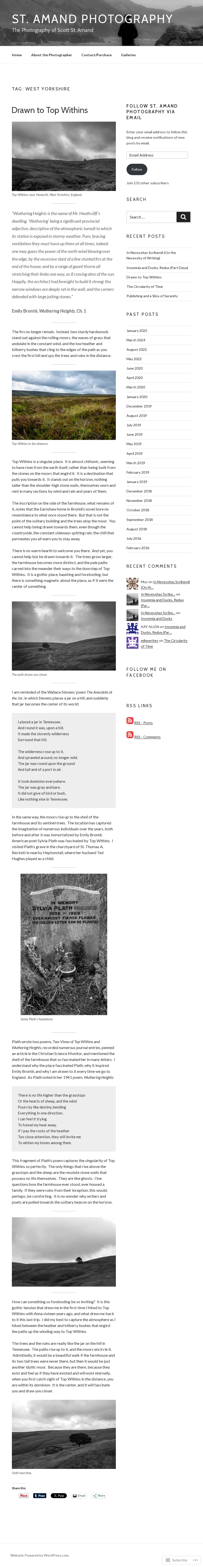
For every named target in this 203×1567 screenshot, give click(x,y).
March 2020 (136, 387)
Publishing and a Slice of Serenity (152, 296)
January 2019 (137, 482)
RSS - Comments (147, 737)
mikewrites (149, 640)
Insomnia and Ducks (156, 618)
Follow (137, 169)
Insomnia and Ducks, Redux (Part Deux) (157, 268)
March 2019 (136, 463)
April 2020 (135, 378)
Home (17, 55)
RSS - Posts (143, 723)
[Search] (183, 217)
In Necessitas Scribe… (158, 594)
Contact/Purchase (96, 55)
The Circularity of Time (145, 286)
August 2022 (137, 349)
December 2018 (139, 491)
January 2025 (137, 330)
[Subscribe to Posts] (130, 723)
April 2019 (135, 453)
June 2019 (135, 434)
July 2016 (134, 538)
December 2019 (139, 406)
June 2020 (135, 368)
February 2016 (138, 548)
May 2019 (134, 444)
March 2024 (136, 340)
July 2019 (134, 425)
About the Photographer (51, 55)
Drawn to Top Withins (49, 110)
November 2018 (139, 500)
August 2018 (137, 529)
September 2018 (140, 519)
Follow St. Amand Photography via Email (152, 112)
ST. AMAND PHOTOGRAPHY (92, 19)
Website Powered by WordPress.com (39, 1555)
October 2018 (138, 510)
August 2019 (137, 415)
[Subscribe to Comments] (130, 737)
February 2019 (138, 472)
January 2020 (137, 397)
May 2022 (134, 359)
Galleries (128, 55)
